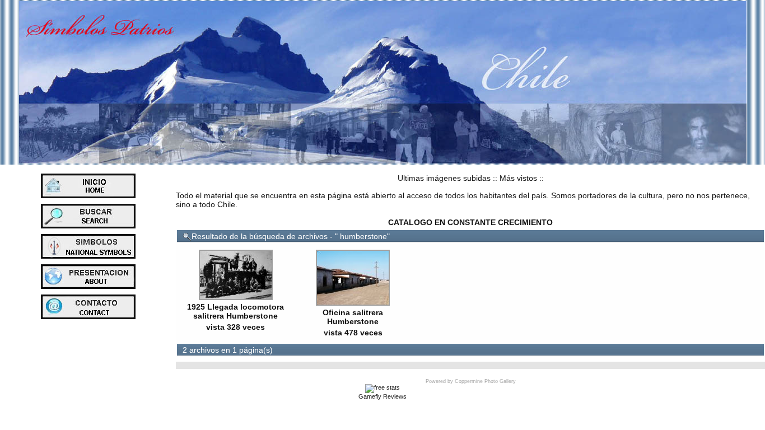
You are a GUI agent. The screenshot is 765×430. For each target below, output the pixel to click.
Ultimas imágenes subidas (444, 178)
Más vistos (518, 178)
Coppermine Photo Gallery (485, 381)
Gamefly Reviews (382, 396)
